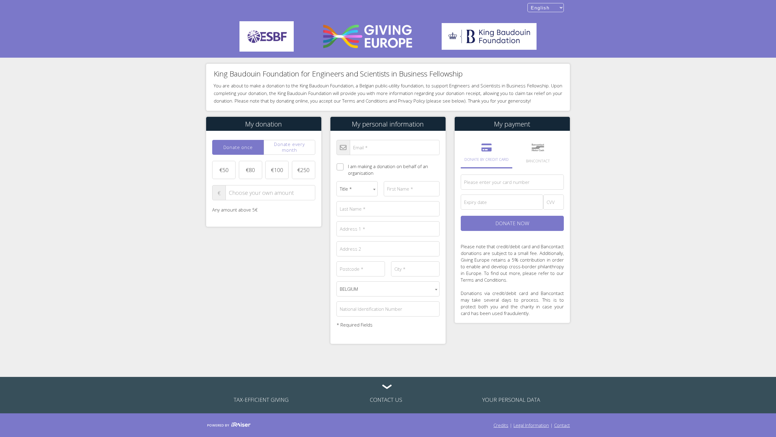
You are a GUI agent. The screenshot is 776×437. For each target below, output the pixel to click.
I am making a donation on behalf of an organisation (388, 169)
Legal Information (531, 425)
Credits (500, 425)
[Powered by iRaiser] (229, 425)
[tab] (238, 147)
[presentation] (238, 147)
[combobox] (357, 188)
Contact (562, 425)
